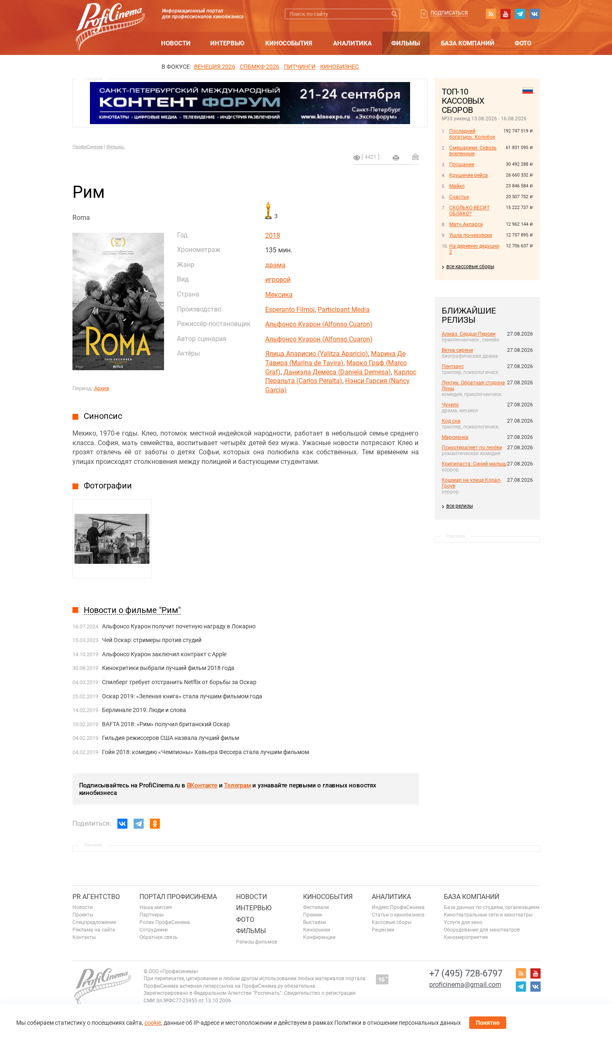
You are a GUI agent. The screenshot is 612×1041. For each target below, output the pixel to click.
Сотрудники (153, 930)
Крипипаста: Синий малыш (474, 464)
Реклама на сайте (93, 930)
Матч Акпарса (466, 224)
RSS (491, 13)
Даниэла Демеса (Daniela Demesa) (337, 372)
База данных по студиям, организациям (492, 907)
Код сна (451, 421)
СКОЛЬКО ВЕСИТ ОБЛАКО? (469, 211)
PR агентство (96, 897)
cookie (152, 1022)
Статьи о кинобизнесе (398, 915)
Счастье (459, 197)
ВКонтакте (202, 785)
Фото (523, 43)
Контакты (84, 937)
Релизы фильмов (256, 942)
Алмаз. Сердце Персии (468, 334)
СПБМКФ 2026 (259, 66)
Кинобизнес (339, 66)
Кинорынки (316, 930)
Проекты (82, 915)
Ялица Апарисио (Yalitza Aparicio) (316, 354)
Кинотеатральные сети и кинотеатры (488, 915)
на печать (396, 157)
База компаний (468, 43)
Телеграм (237, 785)
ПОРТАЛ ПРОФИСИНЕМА (178, 897)
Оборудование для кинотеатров (482, 930)
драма (275, 265)
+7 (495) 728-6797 (466, 973)
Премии (312, 915)
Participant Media (344, 310)
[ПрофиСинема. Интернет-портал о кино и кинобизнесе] (110, 17)
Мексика (279, 295)
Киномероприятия (466, 937)
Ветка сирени (457, 350)
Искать (395, 14)
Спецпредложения (94, 922)
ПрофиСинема (87, 146)
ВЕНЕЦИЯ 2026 (214, 66)
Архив (101, 388)
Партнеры (151, 915)
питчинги (300, 66)
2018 (272, 235)
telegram (520, 13)
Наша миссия (155, 907)
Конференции (319, 937)
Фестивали (316, 907)
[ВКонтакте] (122, 824)
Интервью (227, 43)
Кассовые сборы (391, 922)
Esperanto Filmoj (290, 310)
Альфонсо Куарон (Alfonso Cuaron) (319, 324)
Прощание (461, 164)
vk (534, 13)
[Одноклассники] (155, 824)
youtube (505, 13)
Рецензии (383, 930)
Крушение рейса (468, 175)
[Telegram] (139, 824)
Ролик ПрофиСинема (164, 922)
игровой (278, 280)
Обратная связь (158, 937)
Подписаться (449, 13)
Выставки (314, 922)
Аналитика (352, 43)
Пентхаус (453, 366)
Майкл (457, 186)
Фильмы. (115, 146)
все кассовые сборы (470, 266)
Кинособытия (288, 43)
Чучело (450, 405)
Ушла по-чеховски (470, 235)
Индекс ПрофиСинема (398, 907)
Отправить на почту (415, 156)
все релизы (459, 506)
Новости (176, 43)
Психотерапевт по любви (472, 448)
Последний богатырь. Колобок (472, 134)
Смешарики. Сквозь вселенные (473, 151)
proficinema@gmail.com (465, 985)
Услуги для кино (463, 922)
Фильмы (405, 43)
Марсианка (455, 437)
